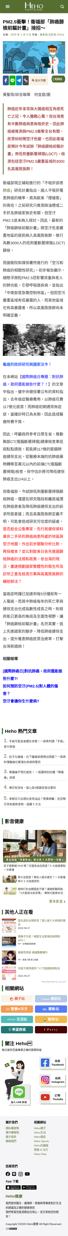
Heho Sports (41, 1141)
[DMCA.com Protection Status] (11, 1228)
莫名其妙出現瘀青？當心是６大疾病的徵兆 (42, 922)
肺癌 (6, 190)
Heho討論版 (41, 1145)
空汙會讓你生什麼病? (21, 701)
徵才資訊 (11, 1136)
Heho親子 (40, 1128)
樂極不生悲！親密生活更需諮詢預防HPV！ (39, 938)
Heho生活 (40, 1132)
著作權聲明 (12, 1132)
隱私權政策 (12, 1128)
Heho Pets (40, 1154)
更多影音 (56, 901)
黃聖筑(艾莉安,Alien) (52, 34)
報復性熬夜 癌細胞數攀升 (33, 952)
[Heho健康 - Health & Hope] (34, 6)
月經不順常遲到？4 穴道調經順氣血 (39, 968)
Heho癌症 (40, 1136)
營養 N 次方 (41, 1149)
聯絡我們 (11, 1141)
